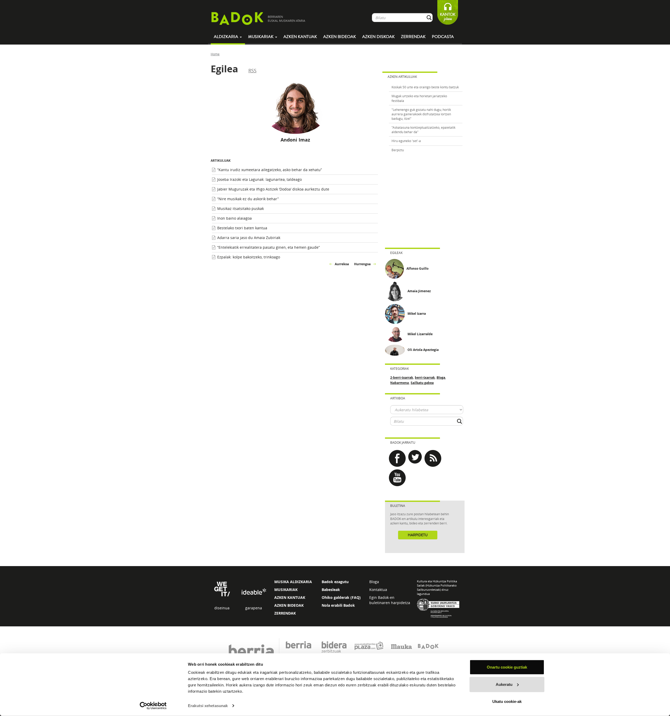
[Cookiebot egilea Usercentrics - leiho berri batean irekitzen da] (153, 706)
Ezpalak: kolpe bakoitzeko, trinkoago (248, 256)
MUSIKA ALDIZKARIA (293, 581)
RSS (252, 70)
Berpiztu (398, 150)
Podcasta (443, 37)
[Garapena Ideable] (254, 591)
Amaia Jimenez (419, 291)
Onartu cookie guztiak (507, 667)
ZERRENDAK (285, 613)
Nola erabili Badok (338, 605)
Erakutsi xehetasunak (208, 705)
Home (215, 54)
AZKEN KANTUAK (289, 597)
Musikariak (261, 37)
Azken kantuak (300, 37)
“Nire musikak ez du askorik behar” (248, 198)
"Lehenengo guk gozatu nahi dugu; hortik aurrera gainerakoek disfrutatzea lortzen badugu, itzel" (421, 114)
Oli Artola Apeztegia (423, 350)
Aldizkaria (226, 37)
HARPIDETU (418, 535)
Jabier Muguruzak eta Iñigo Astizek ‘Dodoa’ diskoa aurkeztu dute (273, 189)
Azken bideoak (339, 37)
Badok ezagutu (335, 581)
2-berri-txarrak (401, 377)
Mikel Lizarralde (420, 334)
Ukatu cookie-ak (507, 701)
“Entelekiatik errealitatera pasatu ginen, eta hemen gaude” (268, 247)
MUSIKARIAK (286, 589)
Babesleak (331, 589)
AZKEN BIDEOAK (289, 605)
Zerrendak (413, 37)
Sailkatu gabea (422, 383)
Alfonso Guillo (417, 268)
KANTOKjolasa (447, 16)
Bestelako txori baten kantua (242, 227)
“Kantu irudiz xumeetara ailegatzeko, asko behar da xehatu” (269, 169)
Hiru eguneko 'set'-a (406, 141)
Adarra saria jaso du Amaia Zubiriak (248, 237)
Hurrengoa (362, 264)
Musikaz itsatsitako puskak (240, 208)
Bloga (441, 377)
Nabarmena (399, 383)
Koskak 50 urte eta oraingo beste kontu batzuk (425, 87)
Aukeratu (504, 684)
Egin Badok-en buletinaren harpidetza (389, 600)
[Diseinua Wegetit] (222, 588)
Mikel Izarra (416, 313)
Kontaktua (378, 589)
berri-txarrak (425, 377)
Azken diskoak (378, 37)
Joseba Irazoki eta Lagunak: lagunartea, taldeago (259, 179)
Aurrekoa (342, 264)
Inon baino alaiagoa (234, 218)
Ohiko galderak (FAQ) (341, 597)
